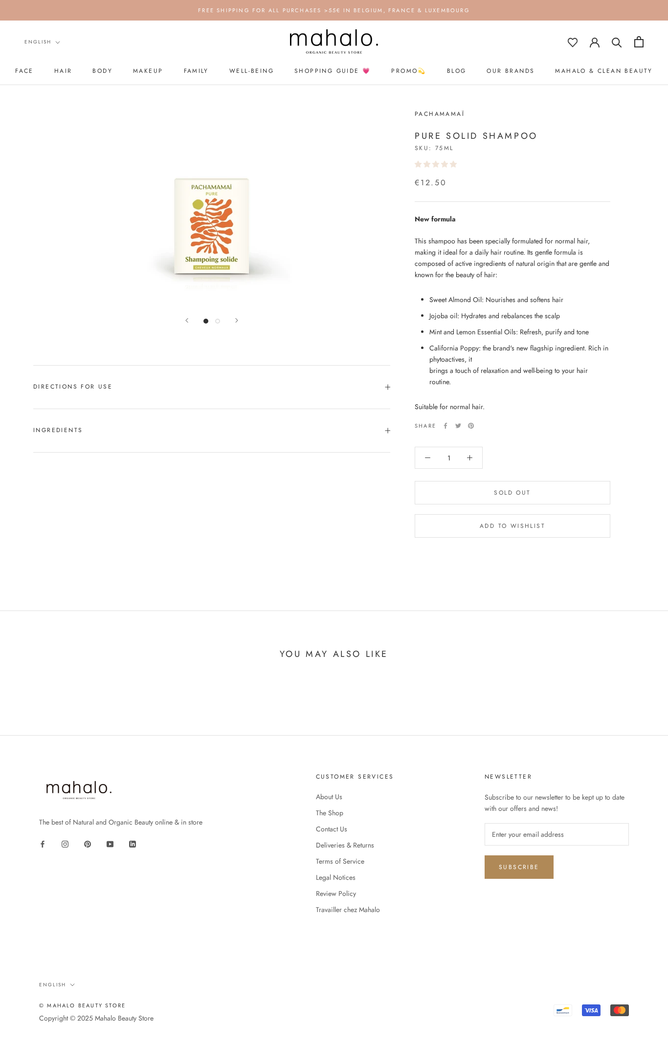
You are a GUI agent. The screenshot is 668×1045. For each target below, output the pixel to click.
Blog (457, 70)
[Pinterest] (471, 426)
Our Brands (510, 70)
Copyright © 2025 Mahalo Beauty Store (96, 1018)
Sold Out (512, 492)
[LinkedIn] (132, 843)
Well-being (251, 70)
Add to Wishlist (512, 526)
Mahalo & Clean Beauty (603, 70)
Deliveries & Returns (345, 845)
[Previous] (186, 320)
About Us (329, 797)
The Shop (329, 813)
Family (196, 70)
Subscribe (519, 867)
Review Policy (336, 893)
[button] (437, 164)
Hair (63, 70)
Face (24, 70)
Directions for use (72, 386)
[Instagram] (65, 843)
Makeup (148, 70)
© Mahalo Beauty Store (82, 1005)
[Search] (617, 42)
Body (102, 70)
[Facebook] (445, 426)
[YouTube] (110, 843)
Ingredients (58, 430)
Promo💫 (408, 70)
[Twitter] (458, 426)
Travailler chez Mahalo (348, 909)
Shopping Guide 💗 (332, 70)
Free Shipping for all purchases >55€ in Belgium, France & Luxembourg (334, 10)
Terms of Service (340, 861)
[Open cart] (639, 41)
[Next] (236, 320)
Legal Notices (336, 877)
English (37, 41)
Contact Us (331, 829)
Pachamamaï (440, 113)
